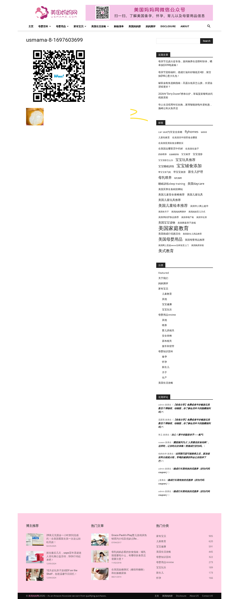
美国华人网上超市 (199, 206)
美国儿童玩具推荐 (169, 200)
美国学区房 (201, 217)
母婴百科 (43, 26)
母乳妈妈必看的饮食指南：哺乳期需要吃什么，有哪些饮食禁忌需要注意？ (128, 555)
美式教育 (166, 251)
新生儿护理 (195, 172)
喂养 (164, 325)
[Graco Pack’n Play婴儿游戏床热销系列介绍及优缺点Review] (100, 539)
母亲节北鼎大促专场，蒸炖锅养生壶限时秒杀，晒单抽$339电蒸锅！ (185, 63)
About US (194, 595)
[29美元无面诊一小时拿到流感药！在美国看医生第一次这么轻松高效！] (35, 539)
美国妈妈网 (33, 595)
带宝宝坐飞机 (164, 172)
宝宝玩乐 (167, 309)
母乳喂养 (165, 177)
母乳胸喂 (178, 178)
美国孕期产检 (187, 217)
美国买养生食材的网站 (170, 189)
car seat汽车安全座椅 (170, 132)
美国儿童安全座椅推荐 (171, 194)
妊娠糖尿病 (174, 154)
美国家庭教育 (173, 228)
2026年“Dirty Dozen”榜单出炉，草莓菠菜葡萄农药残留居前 (185, 95)
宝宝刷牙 (185, 154)
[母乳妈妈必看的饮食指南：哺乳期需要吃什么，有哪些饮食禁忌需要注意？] (100, 556)
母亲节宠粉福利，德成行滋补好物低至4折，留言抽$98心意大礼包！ (184, 74)
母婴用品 (61, 26)
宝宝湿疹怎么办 (165, 160)
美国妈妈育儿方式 (196, 211)
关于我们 (163, 278)
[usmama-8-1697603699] (59, 104)
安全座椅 (167, 335)
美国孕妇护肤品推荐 (168, 217)
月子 (164, 372)
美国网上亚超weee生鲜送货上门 (173, 245)
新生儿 (165, 367)
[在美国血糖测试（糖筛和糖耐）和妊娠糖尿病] (100, 574)
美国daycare (196, 183)
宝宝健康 (167, 304)
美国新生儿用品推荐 (192, 233)
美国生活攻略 (98, 26)
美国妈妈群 (135, 26)
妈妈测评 (151, 26)
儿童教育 (167, 293)
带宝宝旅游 (179, 172)
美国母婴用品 (170, 239)
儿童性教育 (164, 137)
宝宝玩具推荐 (185, 160)
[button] (209, 26)
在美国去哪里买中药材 (170, 148)
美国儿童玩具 (195, 194)
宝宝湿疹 (198, 154)
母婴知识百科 (165, 351)
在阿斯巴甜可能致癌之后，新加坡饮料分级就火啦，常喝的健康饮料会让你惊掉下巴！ (184, 457)
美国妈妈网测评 (178, 211)
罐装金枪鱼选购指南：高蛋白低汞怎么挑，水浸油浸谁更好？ (185, 85)
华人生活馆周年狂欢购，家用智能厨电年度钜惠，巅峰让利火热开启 (185, 106)
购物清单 (119, 26)
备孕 (164, 356)
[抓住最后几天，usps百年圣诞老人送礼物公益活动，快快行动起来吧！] (35, 557)
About (185, 26)
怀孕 (164, 361)
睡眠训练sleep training (171, 183)
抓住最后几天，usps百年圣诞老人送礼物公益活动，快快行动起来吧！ (63, 556)
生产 (164, 377)
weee (204, 132)
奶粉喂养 (162, 154)
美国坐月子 (163, 211)
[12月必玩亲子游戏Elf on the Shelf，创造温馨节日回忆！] (35, 575)
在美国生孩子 (192, 148)
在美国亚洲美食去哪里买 (170, 143)
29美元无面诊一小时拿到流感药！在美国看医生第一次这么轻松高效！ (63, 539)
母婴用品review (167, 314)
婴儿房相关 (168, 330)
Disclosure (168, 26)
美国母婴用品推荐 (195, 239)
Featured (163, 272)
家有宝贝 (78, 26)
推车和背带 (168, 346)
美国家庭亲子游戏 (187, 222)
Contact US (207, 595)
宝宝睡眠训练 (166, 166)
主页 (31, 26)
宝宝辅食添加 (189, 165)
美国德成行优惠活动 (169, 233)
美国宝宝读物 (166, 222)
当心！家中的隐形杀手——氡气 (187, 434)
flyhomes (191, 132)
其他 (164, 299)
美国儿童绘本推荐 (173, 205)
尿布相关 (167, 340)
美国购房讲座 (197, 245)
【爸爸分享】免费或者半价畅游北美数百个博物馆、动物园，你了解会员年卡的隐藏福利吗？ (184, 408)
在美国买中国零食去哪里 (184, 137)
